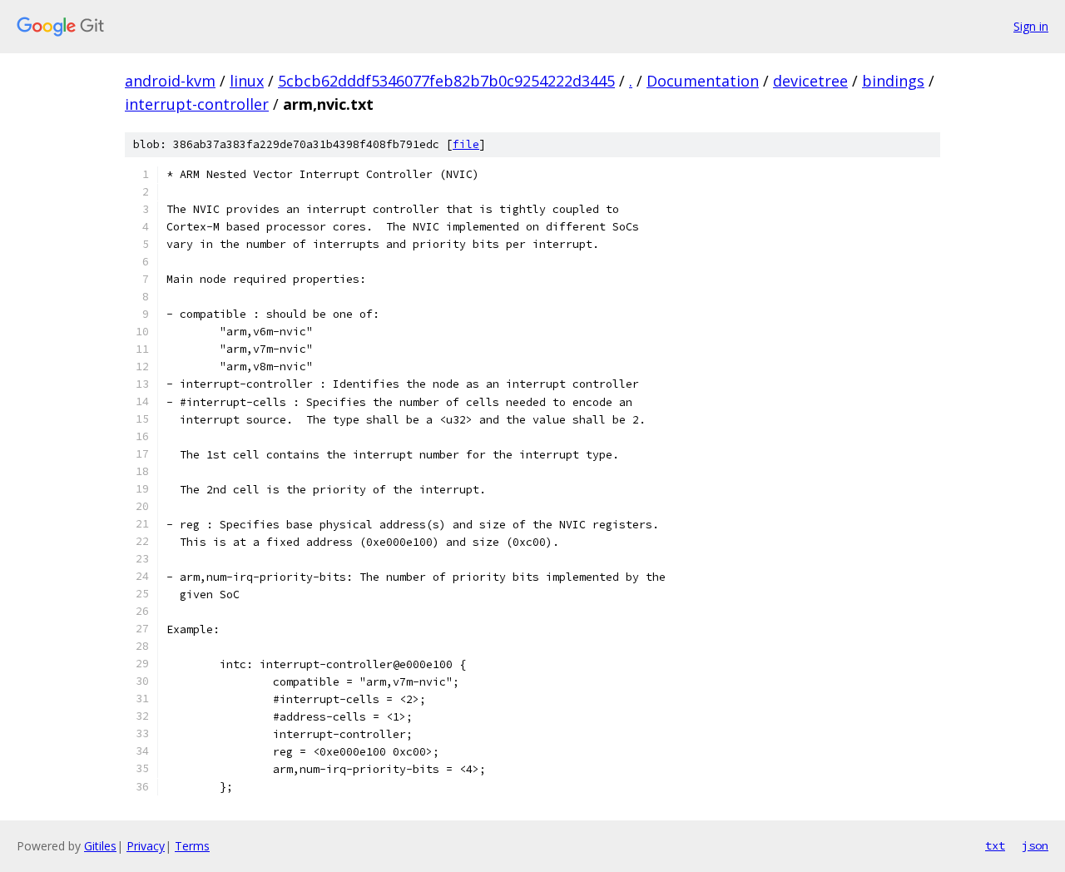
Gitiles (100, 846)
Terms (192, 846)
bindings (893, 81)
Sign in (1030, 26)
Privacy (145, 846)
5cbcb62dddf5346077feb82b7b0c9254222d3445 (446, 81)
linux (247, 81)
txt (995, 845)
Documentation (702, 81)
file (466, 144)
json (1035, 845)
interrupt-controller (197, 104)
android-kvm (170, 81)
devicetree (810, 81)
